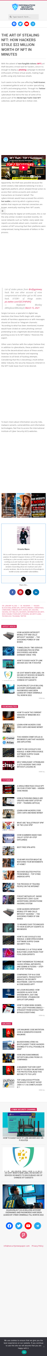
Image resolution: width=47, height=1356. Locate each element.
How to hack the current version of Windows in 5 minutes (29, 714)
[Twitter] (23, 579)
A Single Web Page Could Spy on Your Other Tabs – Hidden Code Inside (30, 788)
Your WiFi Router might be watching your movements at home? (30, 862)
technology (6, 616)
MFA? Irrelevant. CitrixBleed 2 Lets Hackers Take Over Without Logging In (30, 764)
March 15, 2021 (32, 307)
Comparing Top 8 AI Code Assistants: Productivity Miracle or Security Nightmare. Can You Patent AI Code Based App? (30, 979)
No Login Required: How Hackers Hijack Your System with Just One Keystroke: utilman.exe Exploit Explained (28, 995)
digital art (27, 610)
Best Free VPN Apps (26, 847)
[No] (43, 1346)
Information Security (35, 612)
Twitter (23, 616)
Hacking (5, 612)
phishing (22, 70)
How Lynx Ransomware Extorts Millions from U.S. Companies (30, 1057)
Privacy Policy (37, 1246)
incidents (23, 612)
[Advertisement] (23, 130)
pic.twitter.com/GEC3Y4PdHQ (18, 301)
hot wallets (14, 612)
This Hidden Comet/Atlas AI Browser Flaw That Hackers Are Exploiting (30, 739)
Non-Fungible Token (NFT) (11, 614)
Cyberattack (38, 608)
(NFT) (39, 63)
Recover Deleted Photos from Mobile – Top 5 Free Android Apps (29, 874)
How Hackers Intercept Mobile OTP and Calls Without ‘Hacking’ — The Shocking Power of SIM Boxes (28, 637)
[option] (9, 505)
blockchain (6, 608)
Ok (24, 1352)
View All (42, 698)
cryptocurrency (26, 608)
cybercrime (6, 610)
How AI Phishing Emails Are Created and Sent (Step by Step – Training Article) (30, 800)
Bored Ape (16, 608)
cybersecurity (16, 610)
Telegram (16, 616)
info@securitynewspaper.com (17, 1246)
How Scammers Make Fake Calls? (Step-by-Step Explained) (29, 837)
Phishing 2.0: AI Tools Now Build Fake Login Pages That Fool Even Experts (30, 951)
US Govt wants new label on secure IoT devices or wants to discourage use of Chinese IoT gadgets (23, 1175)
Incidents (26, 606)
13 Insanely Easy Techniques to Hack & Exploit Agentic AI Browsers (30, 926)
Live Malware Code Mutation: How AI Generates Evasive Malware (30, 1032)
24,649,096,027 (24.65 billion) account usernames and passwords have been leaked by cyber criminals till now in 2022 (30, 690)
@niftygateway (35, 289)
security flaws (35, 614)
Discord (35, 610)
